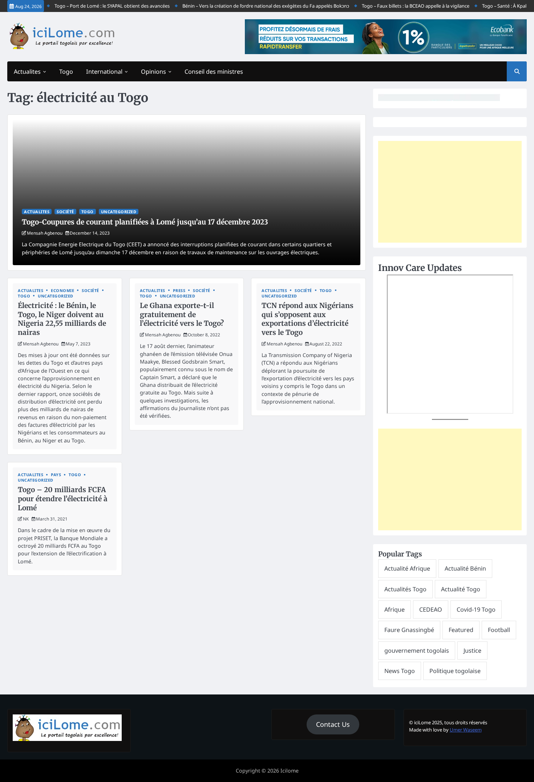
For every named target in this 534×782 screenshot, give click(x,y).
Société (65, 211)
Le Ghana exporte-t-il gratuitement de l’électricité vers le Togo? (182, 314)
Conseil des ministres (214, 72)
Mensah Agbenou (44, 233)
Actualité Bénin (465, 568)
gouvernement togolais (416, 651)
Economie (62, 290)
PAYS (56, 475)
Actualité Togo (460, 589)
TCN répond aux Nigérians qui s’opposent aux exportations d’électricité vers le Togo (307, 319)
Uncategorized (119, 211)
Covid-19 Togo (476, 609)
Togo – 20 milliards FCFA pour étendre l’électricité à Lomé (63, 498)
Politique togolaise (455, 671)
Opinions (153, 72)
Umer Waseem (466, 729)
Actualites (27, 72)
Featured (461, 630)
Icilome (289, 770)
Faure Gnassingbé (409, 630)
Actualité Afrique (407, 568)
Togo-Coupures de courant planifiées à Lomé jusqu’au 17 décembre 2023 (145, 222)
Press (179, 290)
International (104, 72)
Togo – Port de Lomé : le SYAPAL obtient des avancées (100, 6)
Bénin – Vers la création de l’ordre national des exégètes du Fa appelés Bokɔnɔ (254, 6)
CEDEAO (430, 609)
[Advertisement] (450, 192)
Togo (66, 72)
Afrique (394, 609)
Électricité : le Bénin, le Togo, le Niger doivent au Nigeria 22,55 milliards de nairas (62, 319)
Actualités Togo (405, 589)
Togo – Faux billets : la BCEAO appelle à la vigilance (404, 6)
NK (26, 519)
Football (499, 630)
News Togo (399, 671)
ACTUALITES (36, 211)
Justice (472, 651)
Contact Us (333, 724)
